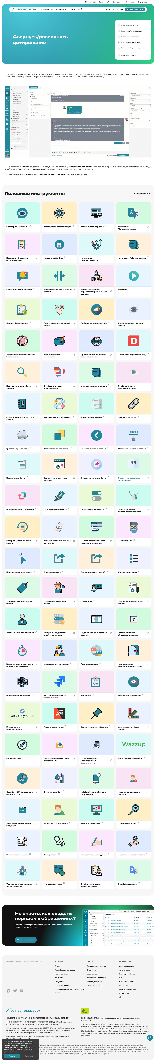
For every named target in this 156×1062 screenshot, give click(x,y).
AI (79, 9)
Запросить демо (25, 940)
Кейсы (72, 9)
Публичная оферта (62, 985)
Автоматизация (125, 970)
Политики (15, 1052)
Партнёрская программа (65, 970)
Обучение (130, 2)
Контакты (59, 978)
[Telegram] (15, 991)
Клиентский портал (127, 981)
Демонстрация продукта (97, 966)
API (108, 2)
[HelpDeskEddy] (24, 9)
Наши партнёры (61, 974)
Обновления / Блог (95, 985)
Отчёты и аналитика (127, 989)
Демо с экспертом (114, 9)
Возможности (47, 9)
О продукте (142, 2)
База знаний (118, 2)
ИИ (120, 978)
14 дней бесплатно (135, 9)
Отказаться (29, 1056)
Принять (12, 1056)
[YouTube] (21, 991)
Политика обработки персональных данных (70, 990)
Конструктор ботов (127, 974)
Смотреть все (141, 193)
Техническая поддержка (97, 978)
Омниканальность (126, 966)
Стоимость (61, 9)
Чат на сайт (124, 985)
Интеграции (124, 993)
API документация (94, 981)
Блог (101, 2)
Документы (59, 981)
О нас (57, 966)
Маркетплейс (90, 2)
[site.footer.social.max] (8, 991)
